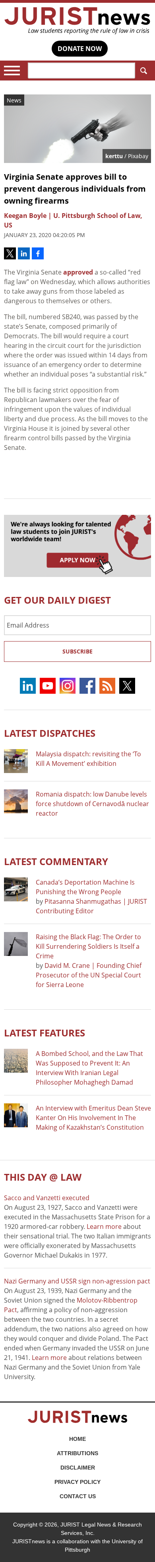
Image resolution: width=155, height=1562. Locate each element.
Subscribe (77, 651)
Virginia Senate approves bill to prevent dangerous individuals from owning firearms (75, 188)
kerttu (114, 156)
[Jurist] (77, 21)
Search (143, 70)
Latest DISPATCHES (49, 733)
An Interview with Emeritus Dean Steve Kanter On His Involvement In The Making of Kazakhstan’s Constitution (93, 1118)
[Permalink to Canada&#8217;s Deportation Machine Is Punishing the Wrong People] (16, 889)
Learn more (104, 1226)
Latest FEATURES (44, 1032)
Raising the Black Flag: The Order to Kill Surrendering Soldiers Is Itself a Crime (88, 946)
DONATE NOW (80, 48)
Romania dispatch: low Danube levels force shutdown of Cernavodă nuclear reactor (92, 804)
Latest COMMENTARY (56, 861)
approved (78, 272)
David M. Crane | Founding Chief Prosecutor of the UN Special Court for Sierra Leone (88, 975)
